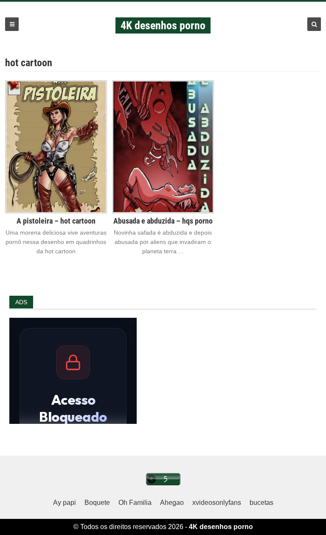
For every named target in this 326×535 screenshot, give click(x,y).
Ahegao (172, 502)
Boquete (97, 502)
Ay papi (64, 502)
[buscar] (314, 24)
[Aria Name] (12, 24)
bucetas (261, 502)
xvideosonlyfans (216, 502)
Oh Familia (135, 502)
